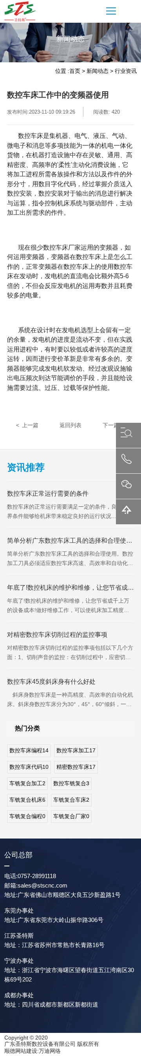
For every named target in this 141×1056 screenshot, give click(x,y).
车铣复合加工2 (27, 783)
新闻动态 (97, 71)
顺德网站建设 (20, 1051)
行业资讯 (126, 71)
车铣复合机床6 (27, 800)
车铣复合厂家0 (71, 816)
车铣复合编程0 (27, 816)
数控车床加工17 (76, 750)
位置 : (62, 71)
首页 (74, 71)
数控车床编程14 (29, 750)
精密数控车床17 (76, 767)
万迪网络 (50, 1051)
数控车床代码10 (29, 767)
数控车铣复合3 (71, 783)
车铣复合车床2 (71, 800)
